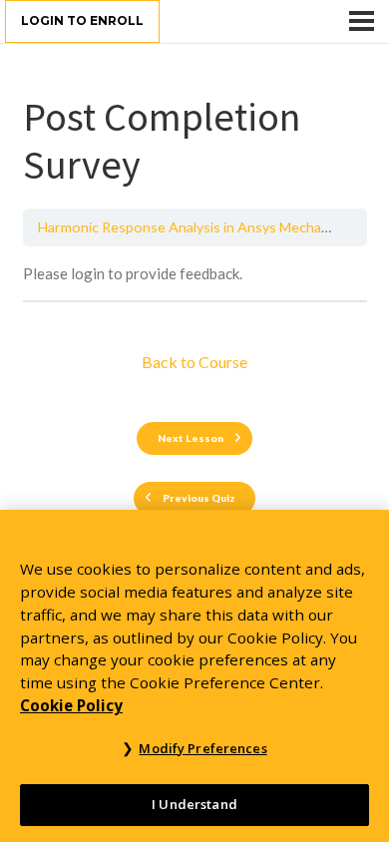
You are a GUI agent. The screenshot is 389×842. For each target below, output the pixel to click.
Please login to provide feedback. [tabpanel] (132, 273)
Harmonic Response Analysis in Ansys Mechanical (193, 226)
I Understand (194, 804)
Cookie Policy (71, 705)
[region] (194, 676)
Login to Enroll (82, 20)
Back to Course (194, 361)
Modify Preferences (202, 748)
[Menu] (361, 21)
